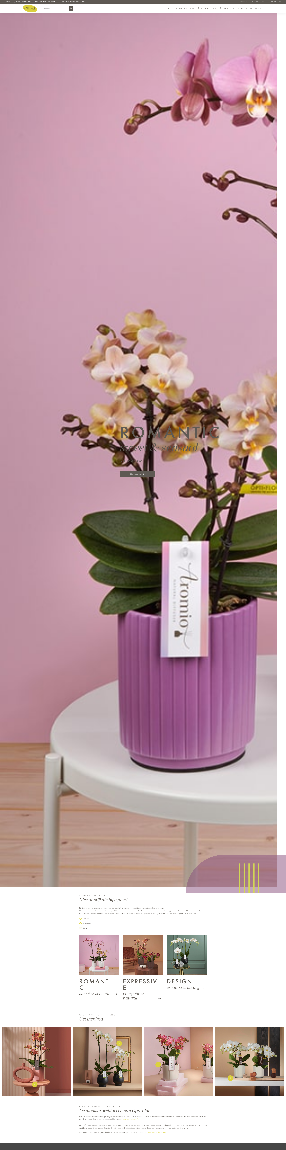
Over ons (189, 9)
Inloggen (228, 9)
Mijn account (209, 9)
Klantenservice (276, 2)
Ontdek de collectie (137, 474)
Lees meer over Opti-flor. (131, 1119)
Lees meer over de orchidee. (156, 1132)
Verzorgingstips (259, 2)
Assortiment (175, 9)
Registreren (244, 2)
